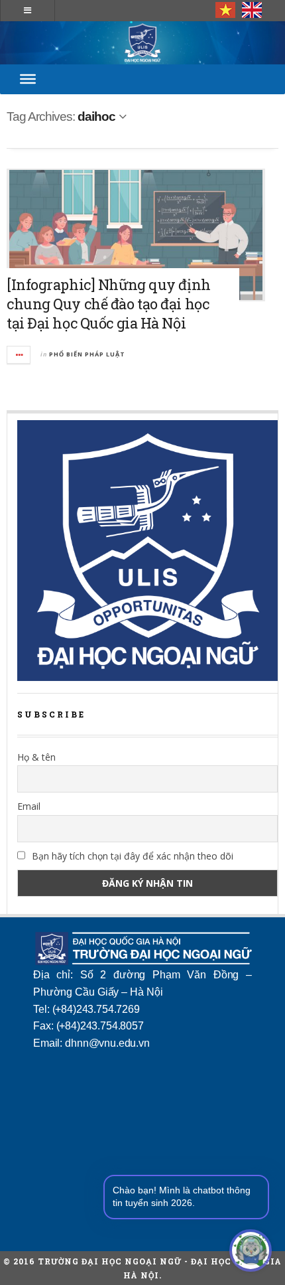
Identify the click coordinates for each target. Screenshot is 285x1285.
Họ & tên (36, 757)
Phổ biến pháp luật (87, 354)
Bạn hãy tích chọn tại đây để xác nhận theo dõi (131, 856)
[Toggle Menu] (28, 79)
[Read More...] (19, 354)
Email (28, 806)
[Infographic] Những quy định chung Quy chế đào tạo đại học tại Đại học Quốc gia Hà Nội (109, 304)
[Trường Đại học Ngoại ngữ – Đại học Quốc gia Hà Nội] (142, 42)
